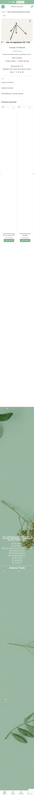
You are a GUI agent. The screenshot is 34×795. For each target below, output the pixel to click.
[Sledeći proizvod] (6, 16)
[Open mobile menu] (3, 6)
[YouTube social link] (13, 2)
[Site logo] (17, 6)
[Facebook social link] (9, 2)
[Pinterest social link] (19, 72)
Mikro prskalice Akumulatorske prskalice (19, 12)
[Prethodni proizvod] (2, 16)
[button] (9, 240)
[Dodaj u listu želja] (13, 108)
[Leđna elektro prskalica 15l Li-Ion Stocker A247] (9, 169)
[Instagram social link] (11, 2)
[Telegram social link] (23, 72)
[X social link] (17, 72)
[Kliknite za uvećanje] (4, 42)
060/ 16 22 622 (20, 2)
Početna (3, 12)
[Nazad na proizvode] (4, 16)
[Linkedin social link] (21, 72)
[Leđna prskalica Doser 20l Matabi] (25, 169)
